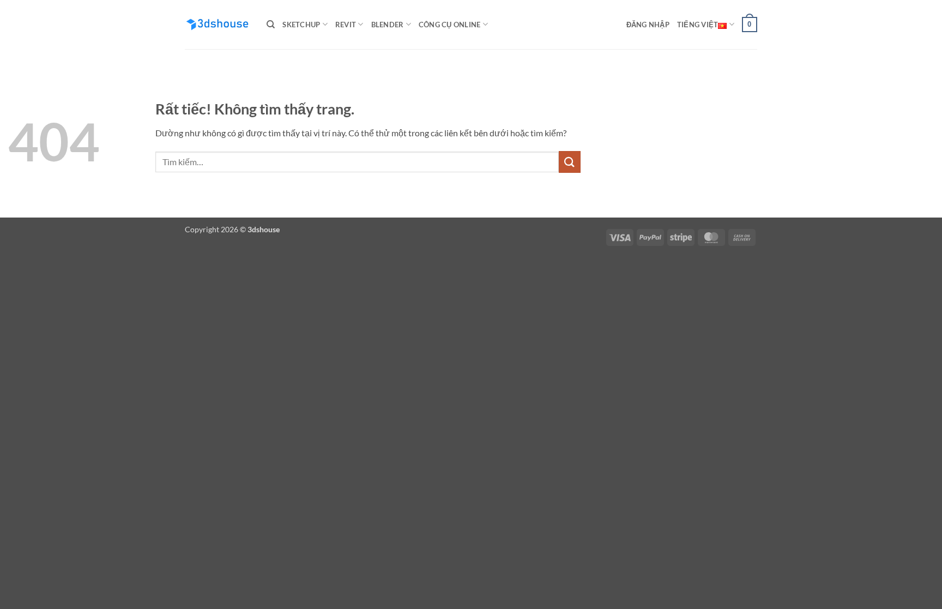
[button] (647, 24)
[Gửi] (570, 161)
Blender (387, 24)
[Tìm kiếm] (271, 24)
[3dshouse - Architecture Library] (217, 25)
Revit (345, 24)
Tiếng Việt (697, 24)
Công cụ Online (450, 24)
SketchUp (301, 24)
